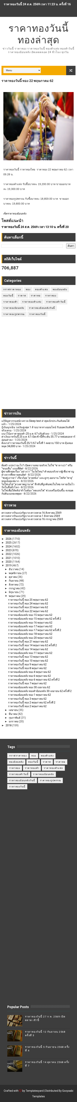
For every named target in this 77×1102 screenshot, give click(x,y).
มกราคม (14, 721)
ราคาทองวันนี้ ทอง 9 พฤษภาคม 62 (27, 664)
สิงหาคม (14, 584)
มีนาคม (13, 713)
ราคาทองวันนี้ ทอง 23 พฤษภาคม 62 (28, 607)
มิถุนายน (14, 592)
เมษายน (14, 709)
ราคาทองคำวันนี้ (56, 302)
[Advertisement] (38, 364)
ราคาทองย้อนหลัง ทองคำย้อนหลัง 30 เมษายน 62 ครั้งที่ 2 (40, 691)
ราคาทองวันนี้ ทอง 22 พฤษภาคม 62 (28, 611)
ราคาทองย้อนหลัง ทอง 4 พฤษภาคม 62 (29, 671)
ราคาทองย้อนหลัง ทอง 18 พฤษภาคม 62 (30, 633)
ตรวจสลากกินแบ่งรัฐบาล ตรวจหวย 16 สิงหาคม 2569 (31, 512)
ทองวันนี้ (8, 295)
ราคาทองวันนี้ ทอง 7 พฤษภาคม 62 (27, 683)
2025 (9, 542)
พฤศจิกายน (15, 573)
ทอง (28, 289)
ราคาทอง (50, 295)
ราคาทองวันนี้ (37, 314)
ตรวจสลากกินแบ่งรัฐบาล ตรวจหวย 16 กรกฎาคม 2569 (32, 519)
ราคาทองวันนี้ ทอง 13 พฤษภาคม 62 (28, 656)
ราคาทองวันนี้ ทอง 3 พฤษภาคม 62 (27, 698)
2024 (9, 546)
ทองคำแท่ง (41, 289)
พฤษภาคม (15, 595)
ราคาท (22, 295)
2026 (9, 538)
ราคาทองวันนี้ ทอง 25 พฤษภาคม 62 (28, 599)
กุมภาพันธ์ (15, 717)
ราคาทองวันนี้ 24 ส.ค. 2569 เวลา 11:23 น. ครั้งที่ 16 (37, 4)
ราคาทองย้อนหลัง (13, 308)
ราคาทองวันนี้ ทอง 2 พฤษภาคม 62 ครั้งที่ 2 (31, 702)
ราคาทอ (36, 295)
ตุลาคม (13, 576)
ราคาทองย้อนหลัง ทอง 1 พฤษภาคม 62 (29, 694)
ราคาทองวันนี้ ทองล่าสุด (38, 34)
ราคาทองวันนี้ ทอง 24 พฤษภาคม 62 (28, 603)
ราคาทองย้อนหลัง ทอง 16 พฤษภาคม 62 (30, 622)
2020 (9, 561)
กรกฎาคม (14, 588)
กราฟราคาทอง (12, 289)
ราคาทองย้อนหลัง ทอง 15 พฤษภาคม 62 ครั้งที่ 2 (34, 618)
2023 (9, 550)
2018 (9, 725)
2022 (9, 553)
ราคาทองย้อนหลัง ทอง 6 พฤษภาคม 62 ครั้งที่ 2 (34, 679)
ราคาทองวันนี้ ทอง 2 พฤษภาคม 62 (27, 706)
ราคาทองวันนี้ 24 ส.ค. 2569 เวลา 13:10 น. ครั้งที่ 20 (35, 227)
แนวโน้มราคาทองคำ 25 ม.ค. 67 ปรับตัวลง (25, 433)
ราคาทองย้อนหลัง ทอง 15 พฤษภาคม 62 (30, 614)
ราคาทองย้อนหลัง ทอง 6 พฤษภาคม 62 (29, 675)
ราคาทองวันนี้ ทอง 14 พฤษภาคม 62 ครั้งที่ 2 (32, 645)
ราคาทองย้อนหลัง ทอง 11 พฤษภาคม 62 (30, 652)
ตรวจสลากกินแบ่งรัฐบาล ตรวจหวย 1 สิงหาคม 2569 (30, 515)
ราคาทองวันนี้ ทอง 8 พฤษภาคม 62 (27, 668)
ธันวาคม (14, 569)
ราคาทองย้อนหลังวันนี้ (42, 308)
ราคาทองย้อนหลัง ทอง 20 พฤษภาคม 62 (30, 637)
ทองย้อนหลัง (60, 289)
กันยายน (14, 580)
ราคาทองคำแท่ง (31, 302)
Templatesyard (35, 1090)
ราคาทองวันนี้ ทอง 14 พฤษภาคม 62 (28, 649)
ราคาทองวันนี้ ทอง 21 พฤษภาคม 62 (28, 641)
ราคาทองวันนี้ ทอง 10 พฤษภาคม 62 (28, 660)
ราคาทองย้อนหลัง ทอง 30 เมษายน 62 (29, 687)
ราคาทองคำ (10, 302)
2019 (9, 565)
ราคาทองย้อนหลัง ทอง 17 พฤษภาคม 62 (30, 626)
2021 (9, 557)
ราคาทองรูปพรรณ (14, 314)
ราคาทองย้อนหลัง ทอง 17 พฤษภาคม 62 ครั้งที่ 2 (34, 630)
